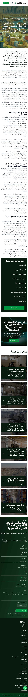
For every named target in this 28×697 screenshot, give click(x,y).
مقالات (18, 16)
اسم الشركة (24, 559)
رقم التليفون (24, 578)
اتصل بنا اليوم (15, 340)
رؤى (23, 16)
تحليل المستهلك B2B (22, 688)
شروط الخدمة (19, 615)
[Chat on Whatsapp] (25, 688)
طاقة (26, 654)
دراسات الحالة (24, 635)
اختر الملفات (21, 605)
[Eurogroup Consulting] (20, 2)
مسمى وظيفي (23, 565)
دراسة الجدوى (24, 690)
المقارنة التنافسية (23, 683)
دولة (25, 571)
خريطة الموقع (24, 642)
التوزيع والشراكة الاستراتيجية (21, 685)
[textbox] (14, 596)
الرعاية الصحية (24, 652)
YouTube (13, 541)
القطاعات (24, 646)
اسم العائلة (24, 552)
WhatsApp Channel (5, 541)
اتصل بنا (6, 3)
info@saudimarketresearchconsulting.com (12, 533)
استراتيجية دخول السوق (22, 676)
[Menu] (1, 3)
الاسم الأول (24, 546)
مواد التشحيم (24, 664)
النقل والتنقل (24, 659)
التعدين (25, 662)
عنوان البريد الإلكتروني (22, 584)
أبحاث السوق (24, 671)
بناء (26, 650)
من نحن (25, 630)
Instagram (22, 541)
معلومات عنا (24, 633)
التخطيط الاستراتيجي (22, 673)
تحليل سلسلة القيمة (22, 681)
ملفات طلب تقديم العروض (21, 603)
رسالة (25, 590)
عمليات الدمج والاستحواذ (21, 678)
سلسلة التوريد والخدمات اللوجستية (19, 657)
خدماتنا (25, 668)
